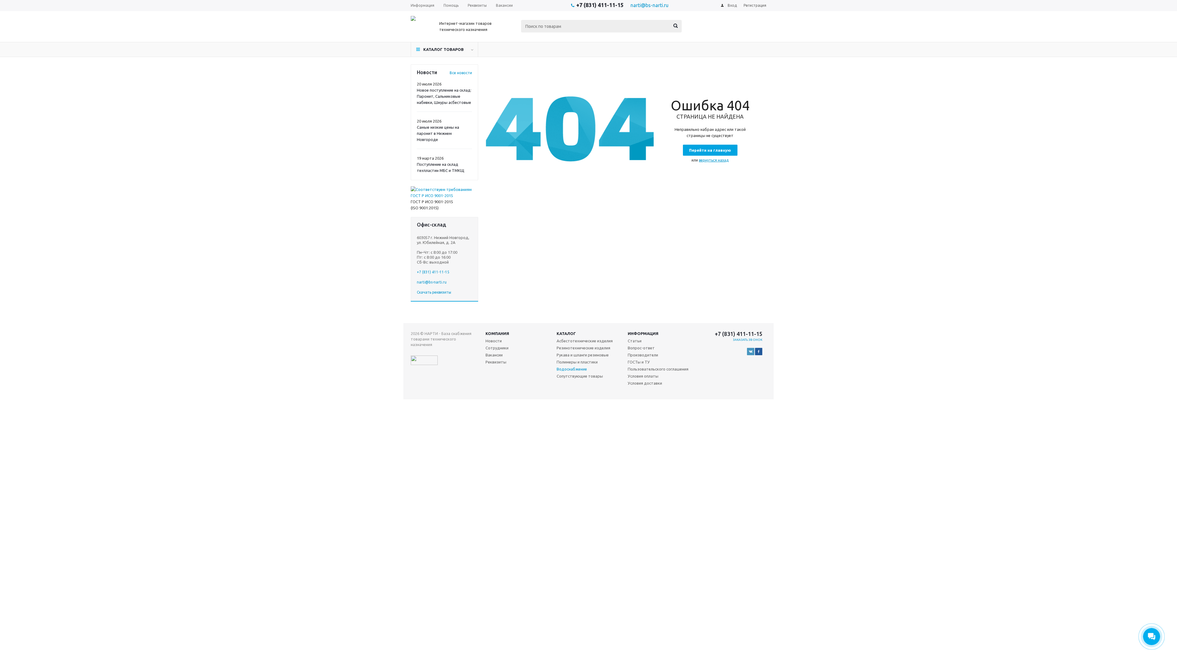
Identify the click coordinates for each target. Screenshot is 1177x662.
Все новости (461, 73)
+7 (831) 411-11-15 (599, 5)
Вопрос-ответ (641, 348)
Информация (643, 333)
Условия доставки (645, 383)
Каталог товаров (443, 49)
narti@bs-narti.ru (649, 5)
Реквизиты (496, 362)
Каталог (566, 333)
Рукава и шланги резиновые (583, 355)
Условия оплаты (643, 376)
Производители (643, 355)
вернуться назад (714, 160)
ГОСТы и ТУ (639, 362)
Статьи (635, 341)
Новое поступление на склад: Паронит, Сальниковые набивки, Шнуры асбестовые (444, 96)
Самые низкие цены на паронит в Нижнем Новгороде (438, 133)
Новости (494, 341)
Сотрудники (497, 348)
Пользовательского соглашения (658, 369)
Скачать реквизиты (434, 292)
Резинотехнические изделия (583, 348)
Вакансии (494, 355)
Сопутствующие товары (580, 376)
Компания (497, 333)
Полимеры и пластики (577, 362)
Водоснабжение (572, 369)
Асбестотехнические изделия (585, 341)
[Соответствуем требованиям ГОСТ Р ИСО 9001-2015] (444, 195)
